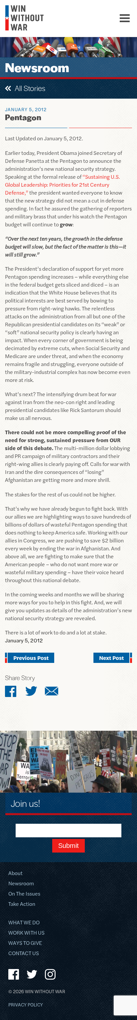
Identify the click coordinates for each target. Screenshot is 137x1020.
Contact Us (23, 953)
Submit (68, 845)
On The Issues (24, 894)
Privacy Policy (25, 1005)
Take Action (21, 904)
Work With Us (26, 933)
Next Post (111, 658)
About (15, 873)
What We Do (24, 923)
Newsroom (21, 884)
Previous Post (31, 658)
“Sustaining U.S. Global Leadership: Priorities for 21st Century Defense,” (62, 184)
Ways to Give (25, 943)
